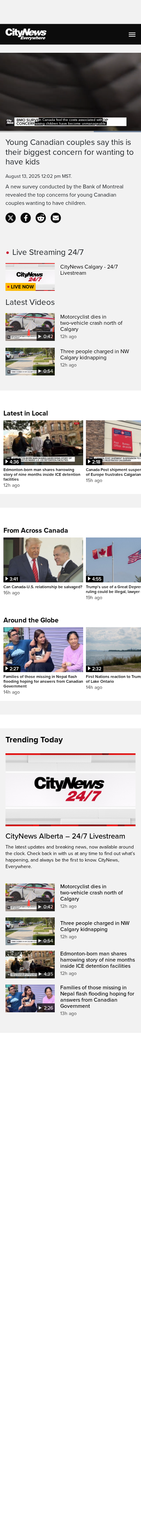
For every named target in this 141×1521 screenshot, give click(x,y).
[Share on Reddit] (41, 218)
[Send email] (56, 218)
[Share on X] (10, 218)
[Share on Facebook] (26, 218)
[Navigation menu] (133, 34)
